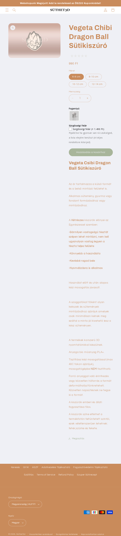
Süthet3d (20, 534)
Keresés (15, 467)
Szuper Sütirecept (87, 475)
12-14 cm (97, 84)
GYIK (26, 467)
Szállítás (29, 475)
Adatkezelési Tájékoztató (56, 467)
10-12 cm (77, 84)
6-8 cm (76, 77)
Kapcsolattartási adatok (92, 534)
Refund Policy (66, 475)
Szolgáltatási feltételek (67, 534)
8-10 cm (93, 77)
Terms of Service (46, 475)
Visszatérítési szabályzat (41, 534)
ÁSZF (35, 467)
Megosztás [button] (78, 438)
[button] (7, 10)
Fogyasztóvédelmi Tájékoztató (90, 467)
